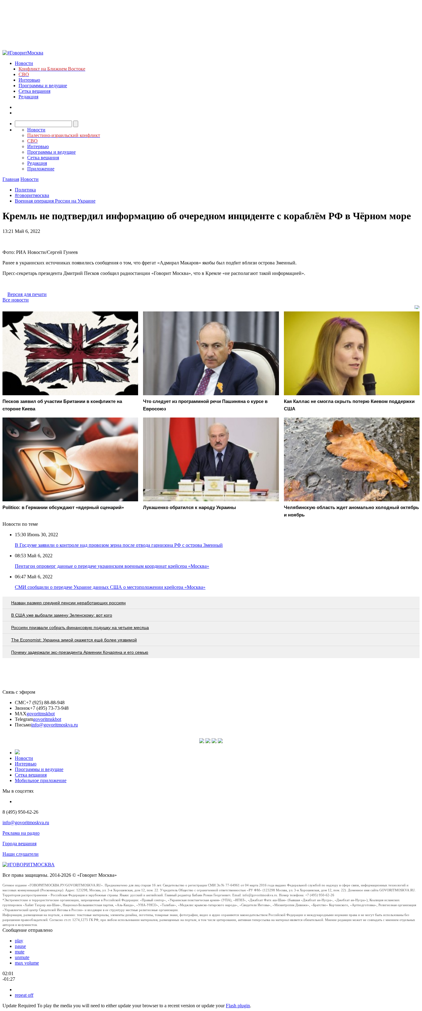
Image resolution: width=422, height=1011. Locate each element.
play (19, 940)
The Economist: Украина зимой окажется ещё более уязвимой (74, 639)
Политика (25, 189)
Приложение (40, 168)
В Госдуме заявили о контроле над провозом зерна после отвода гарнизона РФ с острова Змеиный (119, 545)
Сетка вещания (34, 91)
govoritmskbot (41, 713)
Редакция (28, 96)
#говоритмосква (32, 195)
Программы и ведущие (43, 85)
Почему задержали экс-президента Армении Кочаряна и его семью (79, 652)
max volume (27, 963)
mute (19, 951)
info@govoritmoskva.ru (54, 724)
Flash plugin (238, 1005)
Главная (10, 179)
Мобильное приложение (40, 780)
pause (20, 946)
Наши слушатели (20, 854)
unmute (22, 957)
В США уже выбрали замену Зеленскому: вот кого (61, 615)
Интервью (29, 80)
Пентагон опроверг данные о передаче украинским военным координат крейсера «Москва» (112, 566)
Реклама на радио (21, 833)
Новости (24, 63)
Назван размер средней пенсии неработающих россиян (68, 602)
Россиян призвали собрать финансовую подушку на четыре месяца (80, 627)
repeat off (24, 995)
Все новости (15, 299)
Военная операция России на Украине (55, 200)
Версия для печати (27, 294)
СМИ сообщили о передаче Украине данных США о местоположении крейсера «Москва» (110, 587)
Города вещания (19, 843)
